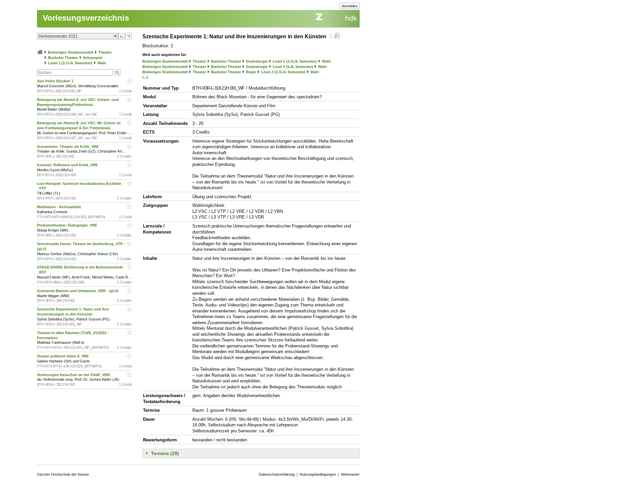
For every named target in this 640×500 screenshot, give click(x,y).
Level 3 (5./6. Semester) (293, 67)
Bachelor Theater (63, 58)
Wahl (101, 63)
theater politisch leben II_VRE (63, 356)
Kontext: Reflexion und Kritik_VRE (68, 165)
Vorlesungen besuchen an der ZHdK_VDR (74, 375)
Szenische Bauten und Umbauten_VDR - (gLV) (78, 291)
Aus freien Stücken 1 (55, 81)
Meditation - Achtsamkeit (59, 207)
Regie (251, 72)
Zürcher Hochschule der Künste (63, 474)
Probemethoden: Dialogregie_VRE (67, 225)
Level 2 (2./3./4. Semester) (70, 63)
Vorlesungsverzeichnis (86, 17)
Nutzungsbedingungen (318, 474)
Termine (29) (165, 453)
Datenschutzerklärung (277, 474)
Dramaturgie (257, 61)
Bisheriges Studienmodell (70, 52)
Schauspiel (92, 58)
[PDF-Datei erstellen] (337, 36)
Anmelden (350, 6)
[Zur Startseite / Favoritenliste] (40, 52)
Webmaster (350, 474)
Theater (105, 52)
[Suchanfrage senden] (117, 72)
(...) (145, 77)
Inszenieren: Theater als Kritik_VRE (68, 147)
